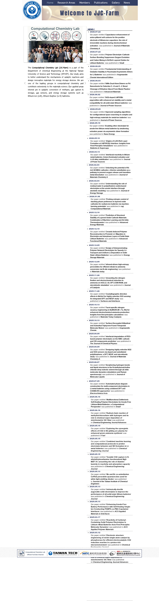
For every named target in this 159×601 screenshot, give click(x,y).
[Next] (85, 83)
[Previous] (24, 83)
